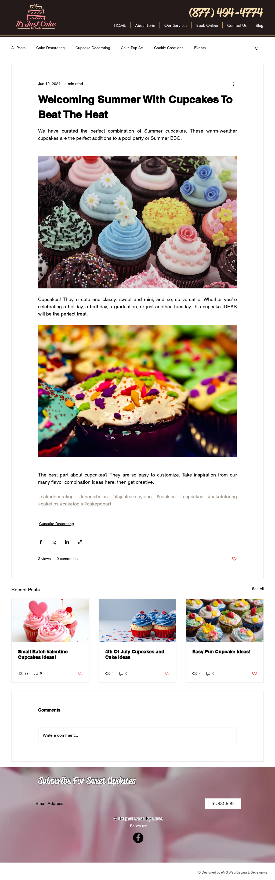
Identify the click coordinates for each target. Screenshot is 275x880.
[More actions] (233, 83)
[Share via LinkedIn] (67, 542)
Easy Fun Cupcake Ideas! (221, 651)
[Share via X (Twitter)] (53, 542)
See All (258, 588)
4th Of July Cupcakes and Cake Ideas (134, 654)
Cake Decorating (50, 48)
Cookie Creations (168, 48)
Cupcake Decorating (92, 48)
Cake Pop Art (132, 48)
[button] (237, 25)
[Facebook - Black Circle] (138, 838)
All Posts (18, 48)
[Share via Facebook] (40, 542)
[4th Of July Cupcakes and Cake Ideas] (137, 620)
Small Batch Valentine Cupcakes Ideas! (43, 654)
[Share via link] (80, 542)
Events (200, 48)
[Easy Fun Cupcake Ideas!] (224, 620)
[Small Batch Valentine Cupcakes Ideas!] (50, 620)
